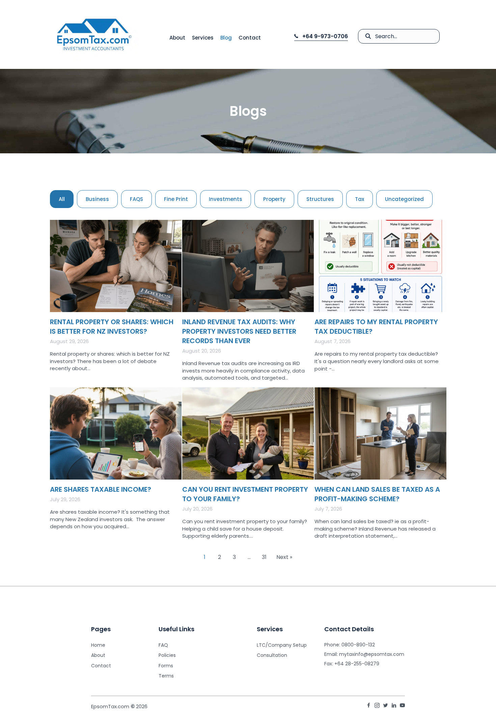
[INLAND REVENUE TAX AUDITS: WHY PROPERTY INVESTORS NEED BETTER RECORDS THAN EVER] (248, 303)
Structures (320, 199)
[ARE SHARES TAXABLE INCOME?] (116, 466)
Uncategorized (404, 199)
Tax (359, 199)
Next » (284, 557)
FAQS (136, 199)
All (62, 199)
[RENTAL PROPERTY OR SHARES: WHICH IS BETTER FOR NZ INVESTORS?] (116, 303)
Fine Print (176, 199)
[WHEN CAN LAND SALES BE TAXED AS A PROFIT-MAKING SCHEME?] (380, 466)
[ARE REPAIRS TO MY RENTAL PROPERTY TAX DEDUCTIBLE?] (380, 303)
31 (264, 557)
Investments (225, 199)
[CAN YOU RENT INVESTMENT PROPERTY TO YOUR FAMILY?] (248, 466)
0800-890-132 (358, 644)
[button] (321, 36)
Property (274, 199)
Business (97, 199)
